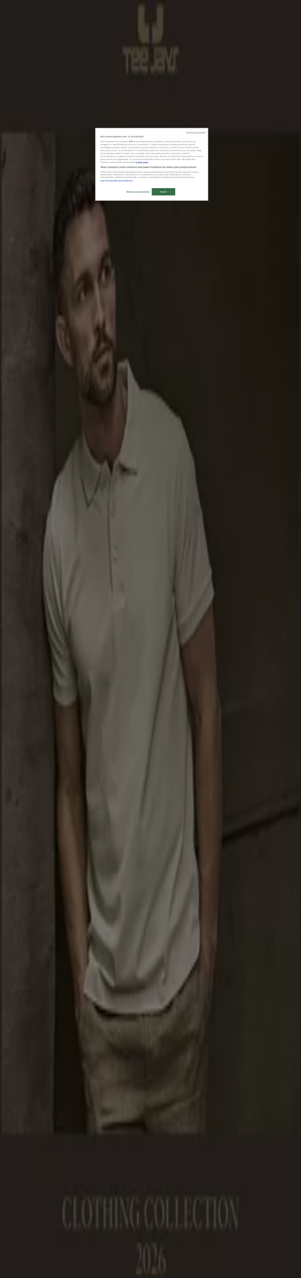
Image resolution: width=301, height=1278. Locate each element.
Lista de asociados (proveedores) (116, 180)
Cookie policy (142, 162)
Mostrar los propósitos (138, 191)
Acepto (163, 191)
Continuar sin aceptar (196, 132)
